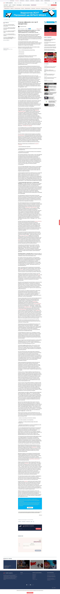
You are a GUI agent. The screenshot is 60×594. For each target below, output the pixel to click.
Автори (15, 2)
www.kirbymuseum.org (22, 309)
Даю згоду (30, 592)
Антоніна (34, 578)
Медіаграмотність (7, 8)
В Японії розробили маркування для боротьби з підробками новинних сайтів (49, 50)
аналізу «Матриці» (37, 303)
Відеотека (34, 577)
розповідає (27, 463)
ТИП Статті (19, 521)
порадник (35, 301)
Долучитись (30, 507)
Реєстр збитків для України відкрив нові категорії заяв (49, 42)
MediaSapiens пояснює (45, 8)
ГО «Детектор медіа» (35, 579)
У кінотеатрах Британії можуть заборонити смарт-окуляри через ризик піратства (9, 25)
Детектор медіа (50, 83)
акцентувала (34, 447)
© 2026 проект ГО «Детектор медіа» (51, 575)
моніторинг (53, 8)
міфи (31, 521)
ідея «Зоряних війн (28, 306)
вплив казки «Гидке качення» (31, 207)
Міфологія (12, 8)
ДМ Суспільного (34, 575)
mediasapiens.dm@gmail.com (52, 576)
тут (21, 124)
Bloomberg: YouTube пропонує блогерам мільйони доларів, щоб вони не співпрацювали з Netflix (9, 38)
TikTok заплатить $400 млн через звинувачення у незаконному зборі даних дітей (9, 28)
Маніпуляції (6, 19)
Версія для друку (40, 28)
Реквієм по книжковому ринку (48, 80)
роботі (19, 239)
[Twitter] (30, 28)
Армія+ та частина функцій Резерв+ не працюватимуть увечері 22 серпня (9, 31)
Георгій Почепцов (23, 26)
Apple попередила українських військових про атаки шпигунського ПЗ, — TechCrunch (50, 47)
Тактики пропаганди (17, 8)
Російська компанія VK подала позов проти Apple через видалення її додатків (9, 35)
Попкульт (23, 8)
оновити (40, 540)
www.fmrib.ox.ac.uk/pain (27, 125)
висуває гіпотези (38, 221)
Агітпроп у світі (38, 8)
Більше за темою (7, 558)
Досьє (50, 8)
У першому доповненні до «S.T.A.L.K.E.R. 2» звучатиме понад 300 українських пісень (50, 45)
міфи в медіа (28, 521)
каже (22, 269)
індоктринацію (21, 135)
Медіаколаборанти (27, 8)
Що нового (6, 22)
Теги (18, 2)
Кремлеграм (33, 8)
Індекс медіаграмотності (9, 6)
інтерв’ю (37, 310)
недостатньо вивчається (34, 458)
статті (27, 235)
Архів (20, 2)
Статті (9, 19)
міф (33, 521)
